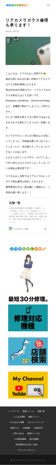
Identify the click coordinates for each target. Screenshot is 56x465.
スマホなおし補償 (16, 422)
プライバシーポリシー (26, 450)
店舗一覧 (41, 411)
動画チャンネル (33, 433)
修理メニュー (33, 417)
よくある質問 (19, 417)
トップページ (13, 411)
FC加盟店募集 (20, 439)
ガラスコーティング (35, 422)
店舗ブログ (14, 428)
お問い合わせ (18, 433)
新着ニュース (28, 411)
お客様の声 (38, 428)
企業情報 (26, 428)
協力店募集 (34, 439)
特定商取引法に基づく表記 (27, 444)
